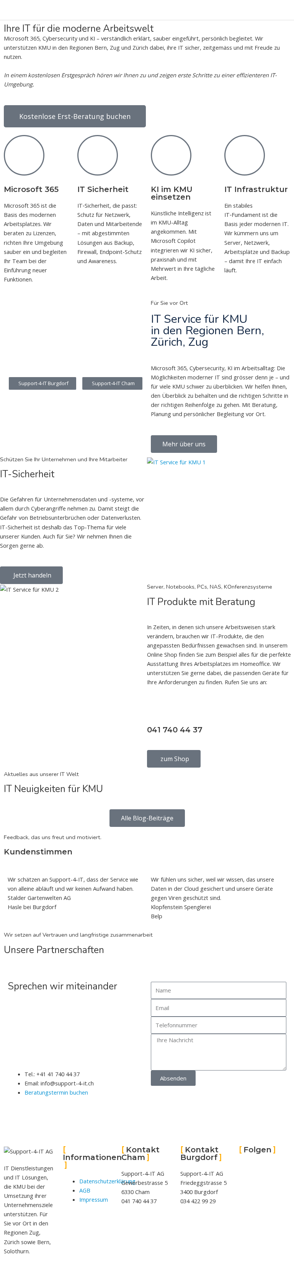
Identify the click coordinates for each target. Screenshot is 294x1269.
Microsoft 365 (31, 189)
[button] (112, 383)
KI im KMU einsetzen (172, 193)
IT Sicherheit (103, 189)
